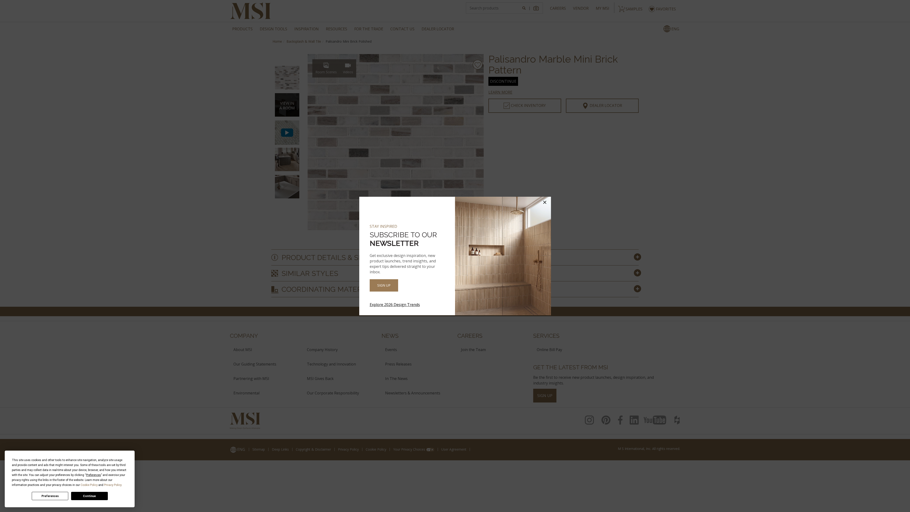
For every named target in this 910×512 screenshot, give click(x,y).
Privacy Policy (112, 485)
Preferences (50, 496)
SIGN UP (384, 285)
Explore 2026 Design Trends (395, 304)
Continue (89, 496)
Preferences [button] (93, 475)
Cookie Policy (89, 485)
